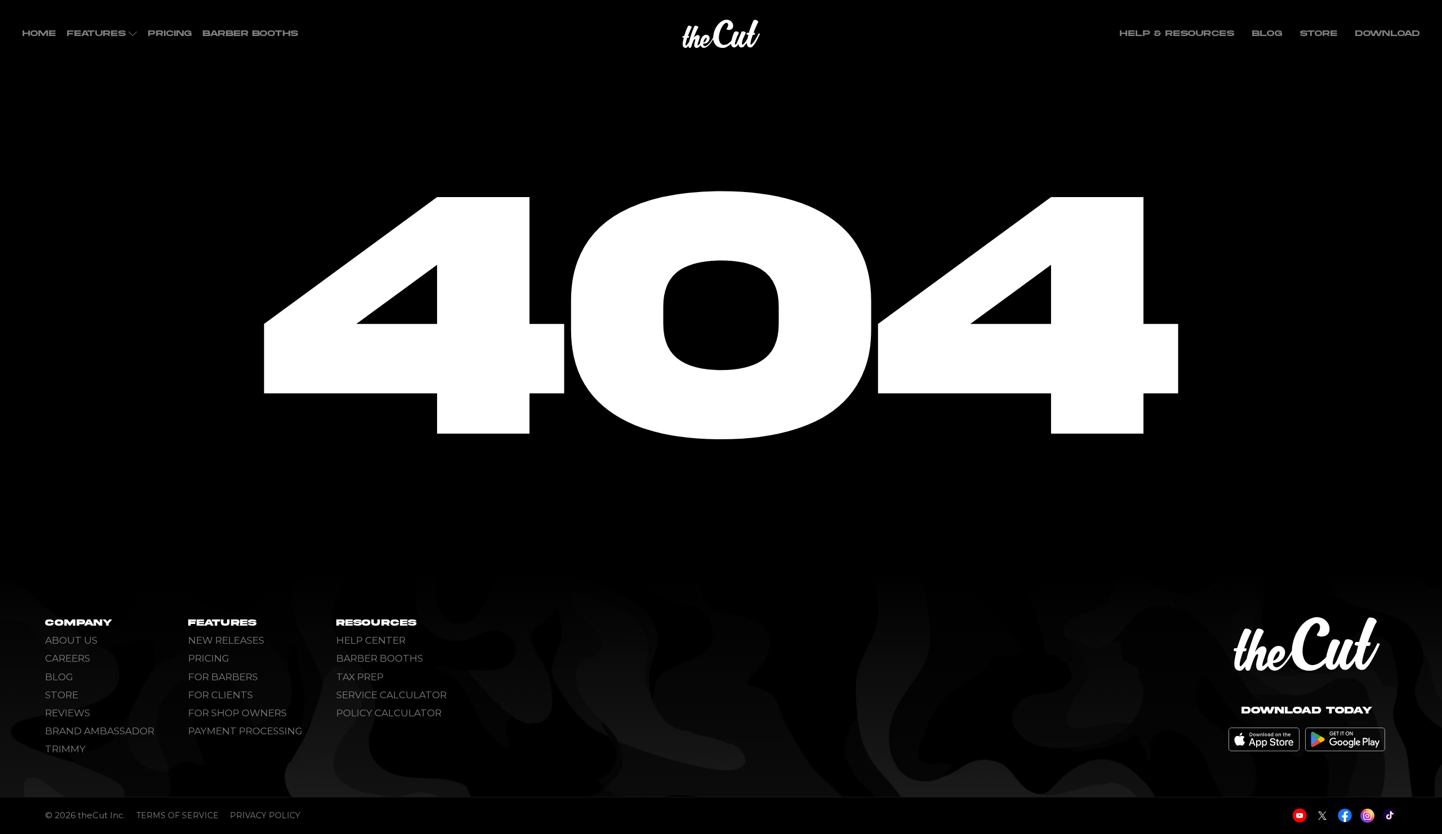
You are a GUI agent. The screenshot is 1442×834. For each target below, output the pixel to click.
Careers (67, 658)
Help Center (371, 640)
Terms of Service (177, 815)
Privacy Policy (265, 815)
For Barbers (223, 677)
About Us (71, 640)
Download (1387, 33)
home (39, 33)
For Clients (220, 695)
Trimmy (65, 749)
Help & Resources (1177, 33)
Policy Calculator (389, 713)
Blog (1267, 33)
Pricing (170, 33)
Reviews (67, 713)
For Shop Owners (237, 713)
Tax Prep (360, 677)
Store (1318, 33)
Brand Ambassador (99, 731)
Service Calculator (391, 695)
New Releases (226, 640)
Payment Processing (245, 731)
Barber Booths (250, 33)
